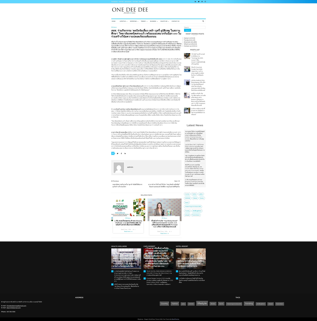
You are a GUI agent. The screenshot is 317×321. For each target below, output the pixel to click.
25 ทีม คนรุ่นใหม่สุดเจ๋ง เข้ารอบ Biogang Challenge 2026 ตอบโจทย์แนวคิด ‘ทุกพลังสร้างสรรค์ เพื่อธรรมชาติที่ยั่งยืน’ (128, 223)
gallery (201, 194)
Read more (127, 231)
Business (153, 21)
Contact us (175, 21)
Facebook (114, 1)
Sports (186, 202)
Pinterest (142, 1)
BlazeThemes (175, 319)
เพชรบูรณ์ (187, 215)
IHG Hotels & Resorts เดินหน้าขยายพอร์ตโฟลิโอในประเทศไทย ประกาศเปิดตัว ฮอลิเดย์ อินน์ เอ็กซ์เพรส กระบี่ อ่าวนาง (191, 262)
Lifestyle (123, 21)
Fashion (194, 194)
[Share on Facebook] (121, 153)
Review (202, 198)
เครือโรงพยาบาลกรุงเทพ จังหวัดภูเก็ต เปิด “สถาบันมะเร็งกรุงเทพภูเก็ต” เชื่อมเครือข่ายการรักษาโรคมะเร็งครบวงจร (126, 286)
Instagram (128, 1)
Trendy (143, 21)
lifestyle (195, 198)
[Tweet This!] (117, 153)
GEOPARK (187, 198)
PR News (114, 27)
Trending (187, 210)
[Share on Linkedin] (125, 153)
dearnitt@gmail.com (14, 308)
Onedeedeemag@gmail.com (16, 306)
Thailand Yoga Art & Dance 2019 (193, 206)
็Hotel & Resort (196, 215)
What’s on (187, 44)
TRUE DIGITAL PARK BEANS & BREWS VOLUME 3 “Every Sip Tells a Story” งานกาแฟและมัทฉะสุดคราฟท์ (159, 273)
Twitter (121, 1)
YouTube (135, 1)
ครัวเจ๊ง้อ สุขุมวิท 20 (197, 210)
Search (187, 30)
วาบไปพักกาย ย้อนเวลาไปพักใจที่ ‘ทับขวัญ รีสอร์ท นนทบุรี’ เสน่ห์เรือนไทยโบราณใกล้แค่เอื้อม (192, 280)
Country (187, 194)
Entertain (133, 21)
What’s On (163, 21)
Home (113, 21)
